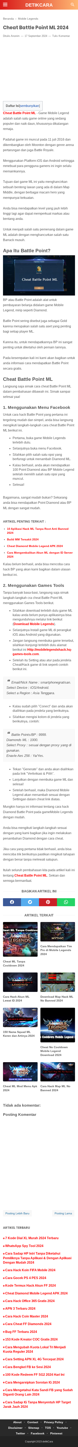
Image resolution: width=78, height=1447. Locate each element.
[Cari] (72, 6)
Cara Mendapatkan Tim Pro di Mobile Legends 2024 (56, 950)
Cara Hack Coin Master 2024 (26, 1316)
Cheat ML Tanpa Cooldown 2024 (14, 963)
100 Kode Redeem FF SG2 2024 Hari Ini (34, 1374)
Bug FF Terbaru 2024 (21, 1331)
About (17, 1422)
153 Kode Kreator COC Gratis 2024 (31, 1339)
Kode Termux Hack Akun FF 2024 (30, 1285)
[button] (7, 104)
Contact (32, 1422)
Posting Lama (63, 1213)
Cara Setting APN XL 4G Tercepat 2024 (34, 1359)
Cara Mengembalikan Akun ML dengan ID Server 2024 (40, 554)
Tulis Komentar (61, 35)
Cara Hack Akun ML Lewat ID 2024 (16, 998)
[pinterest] (48, 902)
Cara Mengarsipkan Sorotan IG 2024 (32, 1382)
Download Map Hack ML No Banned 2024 (56, 998)
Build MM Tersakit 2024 (23, 539)
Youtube (62, 1427)
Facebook (37, 1433)
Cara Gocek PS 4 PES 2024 (25, 1278)
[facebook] (12, 902)
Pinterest (56, 1433)
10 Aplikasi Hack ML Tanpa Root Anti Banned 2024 (38, 530)
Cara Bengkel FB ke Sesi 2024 (28, 1367)
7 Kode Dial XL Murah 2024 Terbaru (32, 1238)
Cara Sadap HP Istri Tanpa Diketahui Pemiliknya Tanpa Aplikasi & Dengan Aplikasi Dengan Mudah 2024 (37, 1258)
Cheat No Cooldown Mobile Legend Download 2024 (54, 1051)
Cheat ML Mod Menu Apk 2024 (20, 1088)
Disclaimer (15, 1427)
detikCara (39, 5)
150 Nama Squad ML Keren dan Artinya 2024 (19, 1034)
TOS (48, 1427)
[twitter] (30, 902)
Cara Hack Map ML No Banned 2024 (55, 1088)
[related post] (20, 939)
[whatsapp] (66, 902)
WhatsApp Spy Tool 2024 (24, 1246)
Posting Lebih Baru (17, 1213)
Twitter (20, 1433)
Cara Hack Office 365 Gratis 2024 (30, 1301)
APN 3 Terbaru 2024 (20, 1308)
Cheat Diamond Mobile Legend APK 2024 (35, 546)
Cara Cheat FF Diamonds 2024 (28, 1324)
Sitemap (33, 1427)
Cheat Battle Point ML (19, 113)
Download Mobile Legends (34, 624)
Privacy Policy (53, 1422)
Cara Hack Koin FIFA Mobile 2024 (30, 1270)
